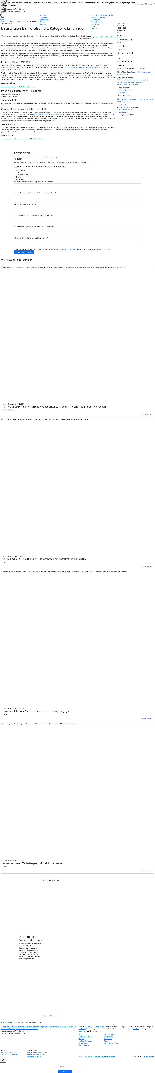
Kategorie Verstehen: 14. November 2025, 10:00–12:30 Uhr (23, 139)
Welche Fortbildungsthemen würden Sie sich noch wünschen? (35, 227)
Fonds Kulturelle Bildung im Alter (102, 15)
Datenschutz (105, 37)
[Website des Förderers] (39, 1054)
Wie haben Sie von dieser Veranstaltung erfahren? (31, 238)
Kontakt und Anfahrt (111, 1043)
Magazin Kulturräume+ (99, 18)
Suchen (65, 1071)
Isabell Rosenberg (25, 87)
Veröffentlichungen (85, 1041)
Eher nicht (19, 172)
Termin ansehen (146, 414)
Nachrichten (95, 20)
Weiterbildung (45, 20)
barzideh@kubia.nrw (125, 109)
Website (61, 79)
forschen (136, 1029)
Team (93, 26)
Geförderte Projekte (85, 1037)
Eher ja (18, 177)
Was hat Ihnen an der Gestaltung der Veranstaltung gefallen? (35, 193)
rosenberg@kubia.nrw (125, 90)
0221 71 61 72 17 (123, 112)
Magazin (81, 1039)
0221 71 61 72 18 (123, 93)
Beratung (140, 4)
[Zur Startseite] (68, 4)
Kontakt (94, 28)
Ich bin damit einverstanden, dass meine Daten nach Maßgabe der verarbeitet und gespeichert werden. (63, 249)
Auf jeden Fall (20, 179)
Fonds (81, 1035)
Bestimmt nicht (21, 170)
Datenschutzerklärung (69, 249)
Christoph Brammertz (8, 87)
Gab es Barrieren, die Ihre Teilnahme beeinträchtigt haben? (34, 215)
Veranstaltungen (97, 22)
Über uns (43, 24)
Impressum (95, 37)
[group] (77, 567)
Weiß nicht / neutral (23, 175)
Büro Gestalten (149, 1057)
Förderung (148, 4)
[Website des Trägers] (11, 1053)
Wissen (42, 22)
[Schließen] (3, 1060)
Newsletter (95, 24)
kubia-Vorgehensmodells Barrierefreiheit (45, 114)
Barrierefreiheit (116, 37)
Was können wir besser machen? (25, 204)
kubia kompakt (84, 1045)
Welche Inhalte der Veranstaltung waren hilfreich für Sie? (33, 182)
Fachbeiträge (83, 1043)
